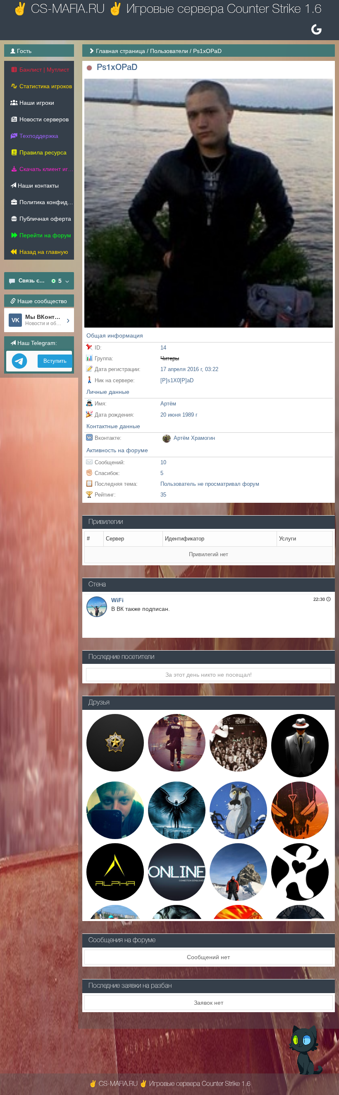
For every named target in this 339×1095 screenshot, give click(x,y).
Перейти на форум (44, 235)
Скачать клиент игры (46, 169)
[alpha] (115, 871)
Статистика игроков (45, 86)
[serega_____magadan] (238, 871)
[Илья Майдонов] (176, 809)
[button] (89, 68)
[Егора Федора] (115, 742)
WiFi (117, 600)
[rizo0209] (115, 809)
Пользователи (169, 51)
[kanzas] (300, 871)
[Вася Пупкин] (238, 809)
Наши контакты (37, 185)
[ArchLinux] (176, 871)
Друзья (99, 703)
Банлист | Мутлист (43, 69)
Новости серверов (43, 119)
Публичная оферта (44, 218)
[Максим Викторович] (238, 742)
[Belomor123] (176, 742)
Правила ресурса (42, 152)
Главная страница (120, 51)
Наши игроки (36, 102)
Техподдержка (38, 136)
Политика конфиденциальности (46, 202)
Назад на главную (43, 251)
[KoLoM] (300, 809)
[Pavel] (300, 745)
